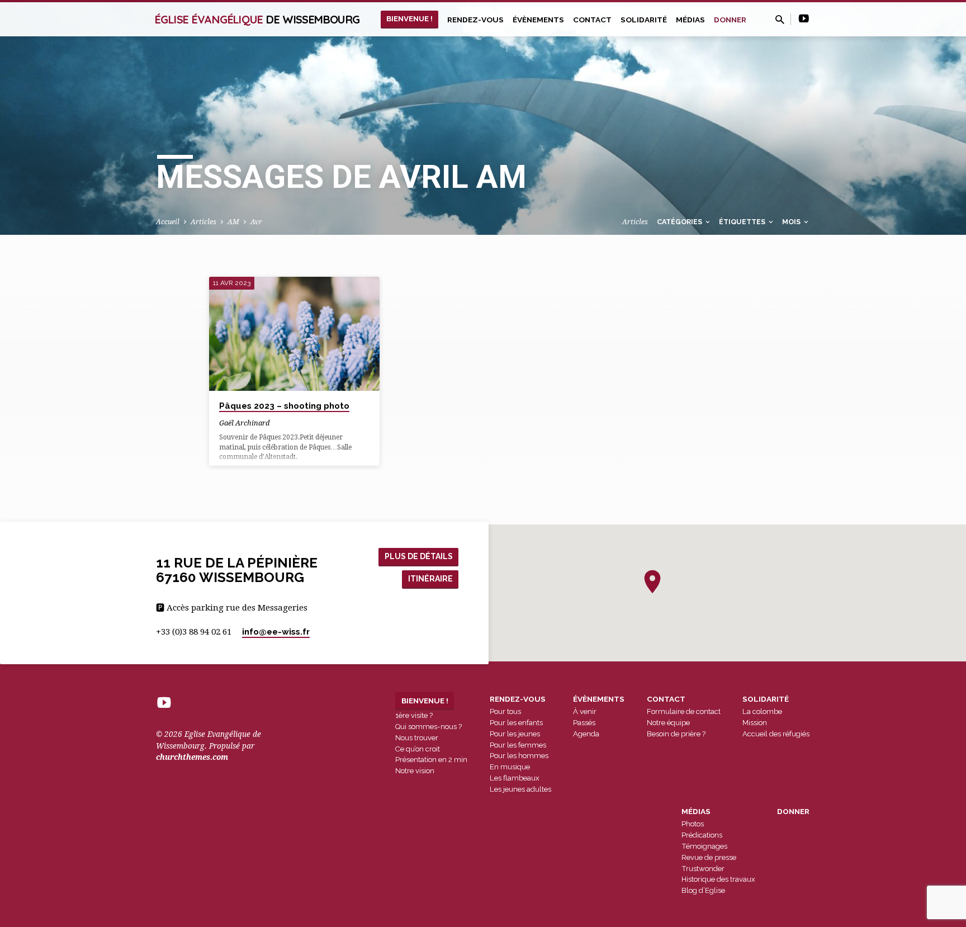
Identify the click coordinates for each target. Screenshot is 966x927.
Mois (792, 221)
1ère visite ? (414, 715)
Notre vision (414, 771)
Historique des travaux (718, 879)
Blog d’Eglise (703, 890)
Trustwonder (702, 868)
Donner (730, 19)
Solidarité (644, 19)
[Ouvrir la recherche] (780, 20)
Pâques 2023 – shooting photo (284, 406)
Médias (690, 19)
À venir (584, 711)
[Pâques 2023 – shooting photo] (294, 334)
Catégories (680, 221)
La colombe (762, 711)
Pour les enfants (516, 722)
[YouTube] (804, 19)
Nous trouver (416, 738)
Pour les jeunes (515, 734)
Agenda (586, 734)
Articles (203, 221)
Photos (692, 824)
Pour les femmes (518, 745)
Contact (592, 19)
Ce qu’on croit (417, 749)
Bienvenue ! (409, 18)
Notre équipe (668, 722)
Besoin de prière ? (676, 734)
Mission (754, 722)
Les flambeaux (514, 778)
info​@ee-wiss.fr (276, 632)
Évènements (538, 19)
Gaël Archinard (244, 423)
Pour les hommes (519, 755)
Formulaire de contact (684, 711)
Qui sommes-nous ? (428, 726)
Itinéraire (430, 578)
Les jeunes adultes (520, 789)
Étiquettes (743, 221)
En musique (510, 767)
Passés (584, 722)
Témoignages (704, 846)
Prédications (701, 835)
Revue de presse (708, 857)
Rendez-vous (475, 19)
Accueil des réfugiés (775, 734)
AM (233, 221)
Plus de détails (419, 556)
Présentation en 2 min (431, 759)
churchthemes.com (192, 757)
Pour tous (505, 711)
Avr (256, 221)
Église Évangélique (257, 19)
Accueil (167, 221)
